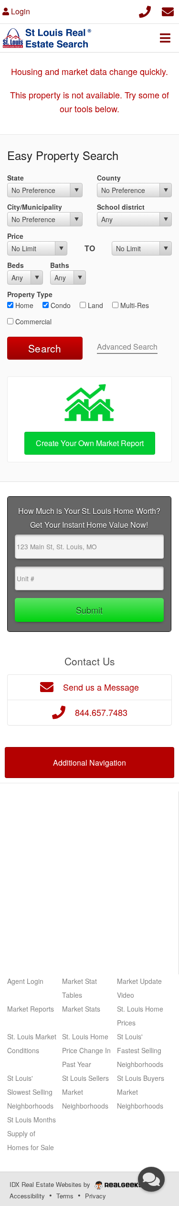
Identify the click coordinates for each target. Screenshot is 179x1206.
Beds (15, 265)
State (15, 177)
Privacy (95, 1195)
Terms (65, 1195)
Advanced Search (127, 346)
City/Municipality (34, 207)
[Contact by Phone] (145, 10)
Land (94, 305)
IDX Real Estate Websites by (51, 1184)
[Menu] (165, 37)
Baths (59, 265)
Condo (60, 305)
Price (15, 236)
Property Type (30, 294)
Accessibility (27, 1195)
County (109, 177)
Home (23, 305)
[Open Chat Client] (151, 1179)
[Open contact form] (168, 10)
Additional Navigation (89, 762)
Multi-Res (133, 305)
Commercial (32, 321)
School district (121, 207)
